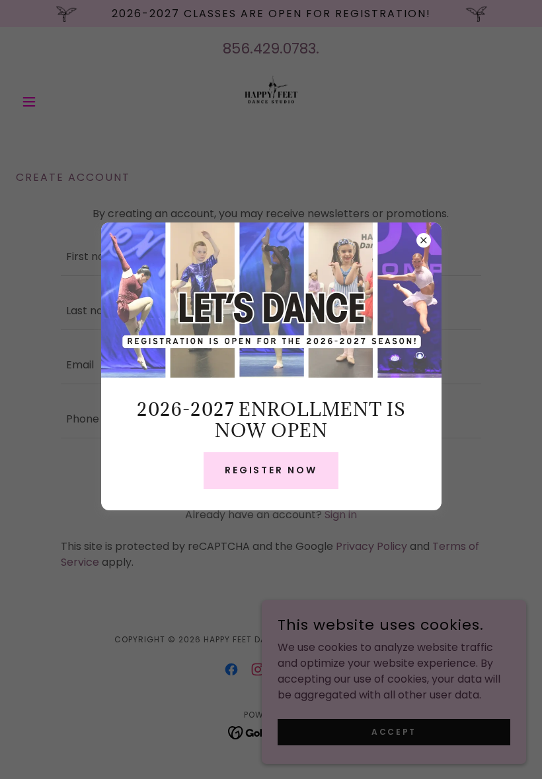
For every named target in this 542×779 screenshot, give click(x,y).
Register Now (271, 470)
